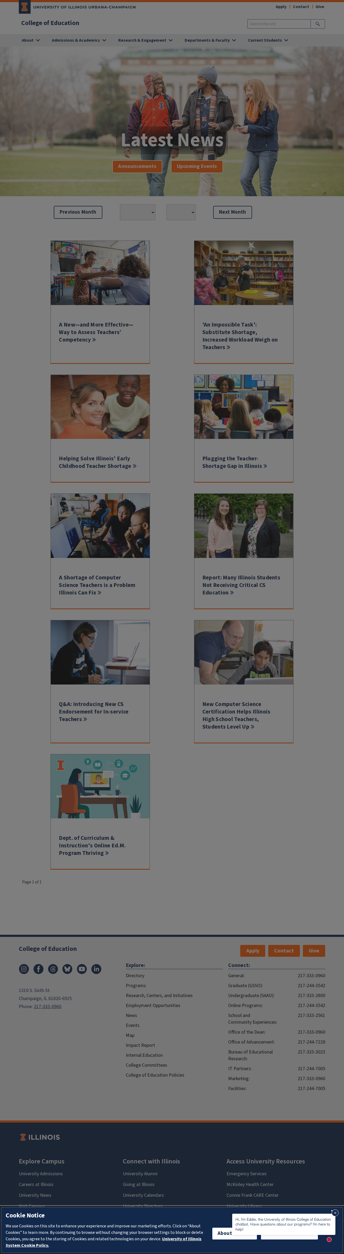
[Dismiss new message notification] (335, 1212)
